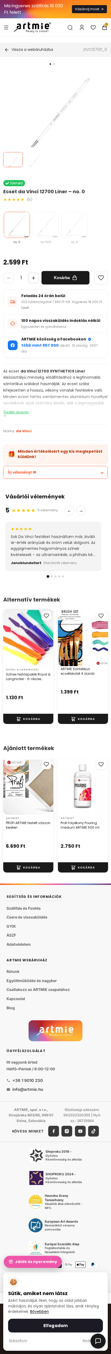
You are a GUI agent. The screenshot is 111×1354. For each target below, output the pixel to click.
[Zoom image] (52, 120)
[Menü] (6, 27)
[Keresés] (70, 27)
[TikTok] (93, 1131)
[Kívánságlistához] (46, 616)
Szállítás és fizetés (23, 908)
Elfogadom (55, 1325)
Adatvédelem (18, 944)
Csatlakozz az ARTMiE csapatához (38, 989)
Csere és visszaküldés (26, 917)
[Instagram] (66, 1131)
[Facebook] (53, 1131)
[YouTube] (80, 1131)
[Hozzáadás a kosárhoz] (28, 719)
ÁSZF (11, 935)
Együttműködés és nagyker (31, 980)
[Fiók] (82, 27)
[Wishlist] (101, 277)
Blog (10, 1007)
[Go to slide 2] (54, 64)
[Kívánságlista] (93, 27)
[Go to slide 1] (50, 64)
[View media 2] (34, 159)
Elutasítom (18, 1340)
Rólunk (12, 971)
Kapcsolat (15, 998)
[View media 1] (13, 159)
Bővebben (39, 1311)
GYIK (11, 926)
